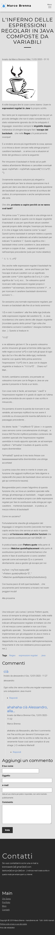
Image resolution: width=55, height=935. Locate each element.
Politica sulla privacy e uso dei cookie (13, 924)
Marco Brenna (19, 5)
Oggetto (6, 775)
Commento (7, 802)
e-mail (5, 785)
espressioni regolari (28, 655)
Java (43, 655)
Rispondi (13, 698)
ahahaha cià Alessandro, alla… (27, 709)
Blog (4, 906)
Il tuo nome (7, 766)
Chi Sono (6, 898)
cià (6, 671)
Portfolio (6, 902)
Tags (4, 655)
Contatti (6, 909)
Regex (12, 655)
